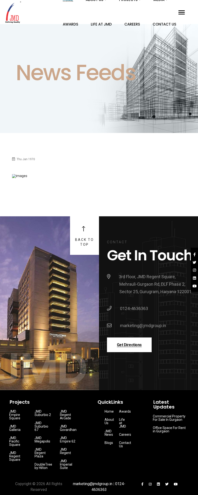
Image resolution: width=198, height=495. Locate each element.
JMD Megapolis (42, 439)
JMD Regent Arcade (65, 414)
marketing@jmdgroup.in (143, 325)
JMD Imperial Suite (66, 464)
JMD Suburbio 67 (41, 426)
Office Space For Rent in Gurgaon (169, 429)
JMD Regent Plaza (40, 453)
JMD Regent (65, 451)
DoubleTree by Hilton (43, 466)
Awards (70, 24)
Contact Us (164, 24)
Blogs (109, 443)
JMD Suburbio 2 (43, 413)
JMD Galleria (15, 428)
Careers (132, 24)
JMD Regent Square (14, 456)
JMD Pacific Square (14, 441)
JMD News (109, 432)
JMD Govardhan (68, 428)
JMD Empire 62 (67, 439)
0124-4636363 (134, 308)
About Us (109, 421)
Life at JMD (101, 24)
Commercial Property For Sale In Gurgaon (169, 418)
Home (109, 411)
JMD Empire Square (14, 414)
